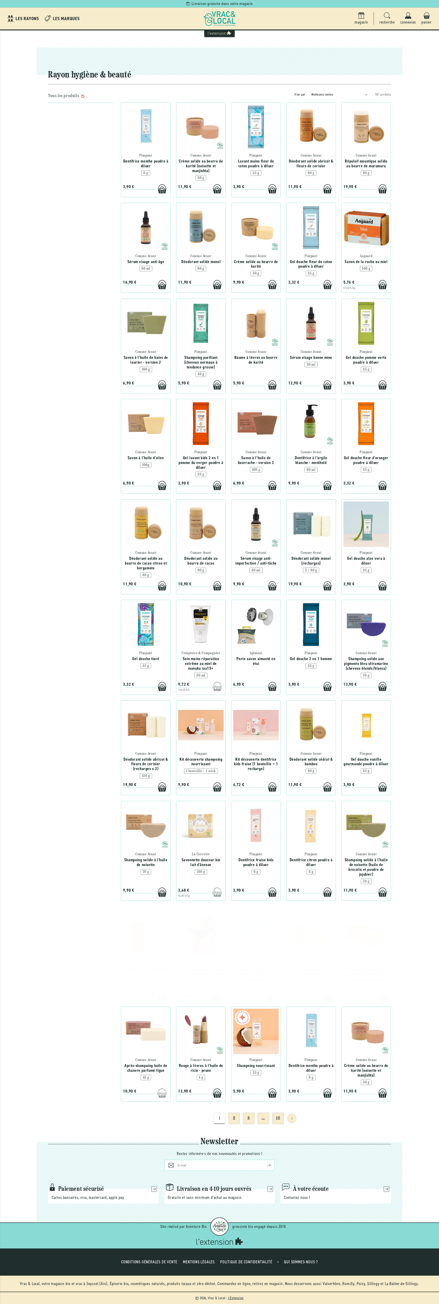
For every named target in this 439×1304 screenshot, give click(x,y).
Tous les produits (63, 96)
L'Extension (236, 1298)
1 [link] (219, 1118)
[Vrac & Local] (219, 18)
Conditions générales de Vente (149, 1262)
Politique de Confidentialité (246, 1262)
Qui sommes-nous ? (301, 1262)
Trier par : (300, 94)
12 (278, 1118)
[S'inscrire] (265, 1165)
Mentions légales (199, 1262)
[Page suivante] (291, 1118)
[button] (387, 18)
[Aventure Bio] (219, 1226)
